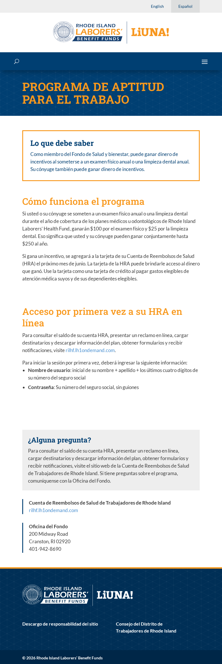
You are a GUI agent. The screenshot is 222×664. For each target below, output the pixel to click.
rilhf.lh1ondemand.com (90, 350)
